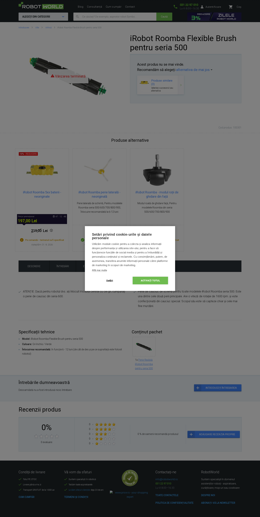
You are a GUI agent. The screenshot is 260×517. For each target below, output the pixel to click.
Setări (109, 280)
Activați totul (150, 280)
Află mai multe (99, 270)
